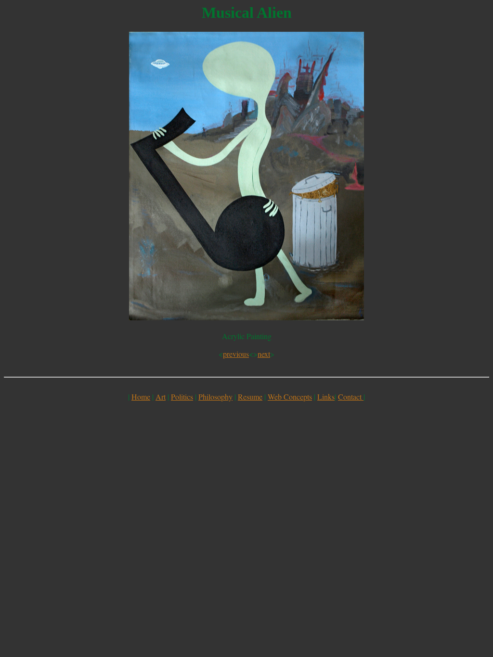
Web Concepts (290, 397)
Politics (182, 397)
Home (140, 397)
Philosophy (215, 397)
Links (326, 397)
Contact (350, 397)
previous (236, 354)
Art (161, 397)
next (264, 354)
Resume (250, 397)
